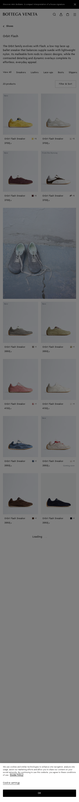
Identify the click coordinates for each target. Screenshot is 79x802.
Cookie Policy (16, 775)
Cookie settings (11, 783)
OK (39, 793)
